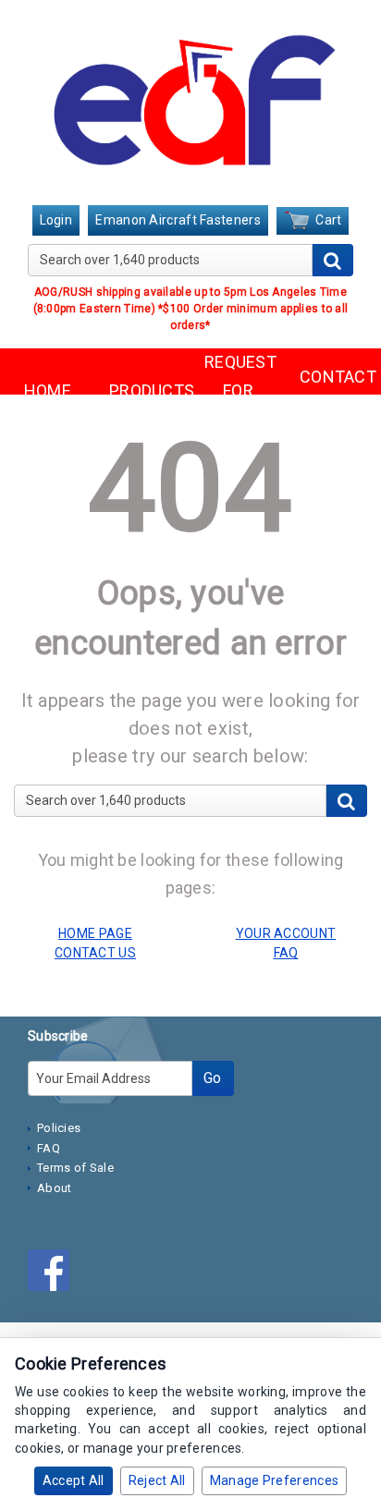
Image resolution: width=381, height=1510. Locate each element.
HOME (47, 390)
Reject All (157, 1480)
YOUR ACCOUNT (286, 933)
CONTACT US (333, 391)
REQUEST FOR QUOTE (238, 390)
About (54, 1188)
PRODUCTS (143, 390)
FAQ (48, 1148)
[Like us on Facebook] (53, 1274)
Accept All (73, 1480)
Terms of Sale (75, 1168)
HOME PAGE (95, 933)
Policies (58, 1128)
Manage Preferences (274, 1480)
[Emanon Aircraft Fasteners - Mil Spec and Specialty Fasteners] (190, 104)
